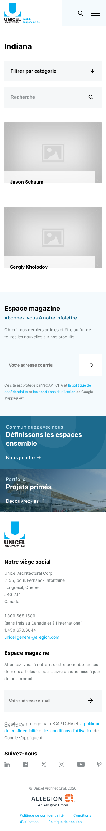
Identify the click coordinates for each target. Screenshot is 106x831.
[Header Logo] (22, 13)
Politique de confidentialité (42, 815)
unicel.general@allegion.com (31, 637)
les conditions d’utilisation (68, 730)
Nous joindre (20, 457)
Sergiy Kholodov (29, 267)
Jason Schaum (27, 182)
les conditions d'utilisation (54, 391)
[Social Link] (7, 764)
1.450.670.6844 (20, 629)
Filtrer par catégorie (34, 71)
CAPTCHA (14, 725)
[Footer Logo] (15, 535)
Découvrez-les (22, 501)
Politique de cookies (65, 822)
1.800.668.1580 (19, 615)
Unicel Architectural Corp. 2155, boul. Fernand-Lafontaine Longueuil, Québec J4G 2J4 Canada (34, 587)
